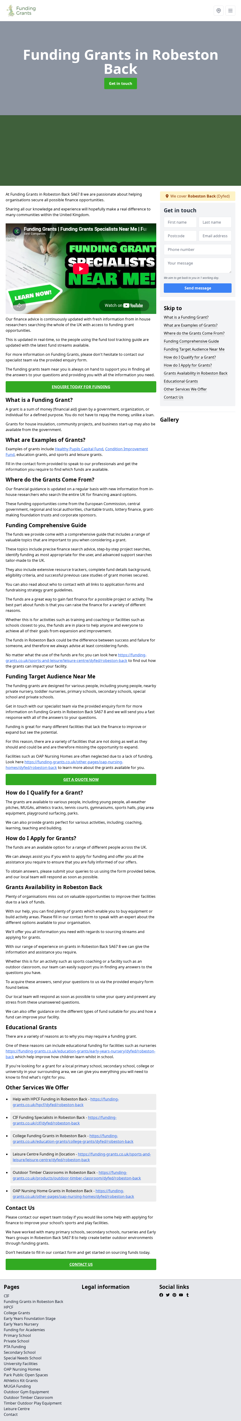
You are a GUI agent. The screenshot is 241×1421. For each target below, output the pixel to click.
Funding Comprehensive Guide (191, 341)
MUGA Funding (17, 1386)
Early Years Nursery (21, 1324)
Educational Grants (181, 381)
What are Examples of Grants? (190, 325)
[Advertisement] (120, 150)
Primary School (17, 1335)
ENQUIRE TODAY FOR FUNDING (81, 386)
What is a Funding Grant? (186, 317)
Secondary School (20, 1352)
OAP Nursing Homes (22, 1369)
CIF (6, 1295)
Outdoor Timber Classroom (28, 1397)
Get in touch (120, 83)
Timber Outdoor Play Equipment (33, 1403)
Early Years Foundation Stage (30, 1318)
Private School (16, 1341)
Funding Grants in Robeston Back (33, 1301)
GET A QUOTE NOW (81, 779)
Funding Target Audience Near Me (194, 349)
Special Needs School (22, 1358)
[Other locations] (219, 11)
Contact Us (173, 397)
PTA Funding (15, 1346)
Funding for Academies (24, 1329)
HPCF (8, 1307)
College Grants (17, 1312)
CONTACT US (81, 1264)
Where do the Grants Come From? (194, 333)
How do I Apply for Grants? (188, 365)
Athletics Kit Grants (21, 1380)
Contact (11, 1414)
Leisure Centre (17, 1408)
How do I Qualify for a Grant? (190, 357)
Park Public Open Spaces (26, 1374)
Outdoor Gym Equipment (26, 1391)
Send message (198, 288)
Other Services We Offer (185, 389)
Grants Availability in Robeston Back (196, 373)
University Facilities (21, 1363)
